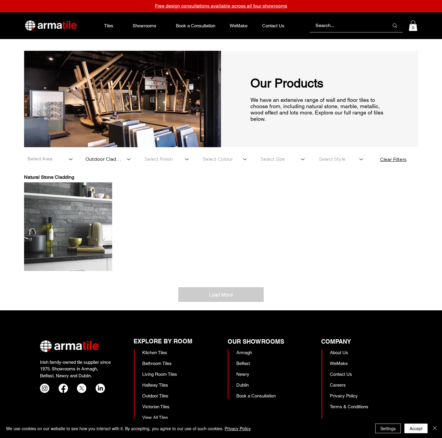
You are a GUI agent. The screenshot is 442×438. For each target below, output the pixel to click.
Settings (388, 428)
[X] (81, 388)
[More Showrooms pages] (159, 25)
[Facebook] (63, 388)
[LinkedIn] (100, 388)
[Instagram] (44, 388)
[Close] (434, 428)
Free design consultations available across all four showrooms (221, 6)
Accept (416, 428)
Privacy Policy (238, 428)
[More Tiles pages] (116, 25)
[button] (413, 25)
